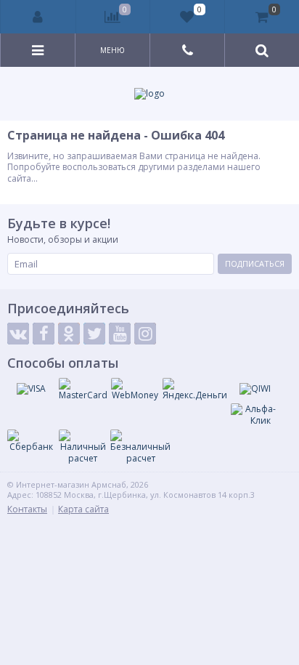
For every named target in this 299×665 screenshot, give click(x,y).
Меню (112, 50)
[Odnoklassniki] (69, 333)
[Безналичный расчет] (140, 447)
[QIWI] (255, 389)
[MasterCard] (83, 389)
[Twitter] (94, 333)
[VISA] (31, 389)
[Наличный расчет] (83, 447)
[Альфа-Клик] (255, 414)
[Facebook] (43, 333)
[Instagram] (145, 333)
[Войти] (38, 16)
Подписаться (254, 263)
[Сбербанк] (31, 441)
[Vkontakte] (18, 333)
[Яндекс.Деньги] (195, 389)
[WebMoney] (135, 389)
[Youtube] (120, 333)
